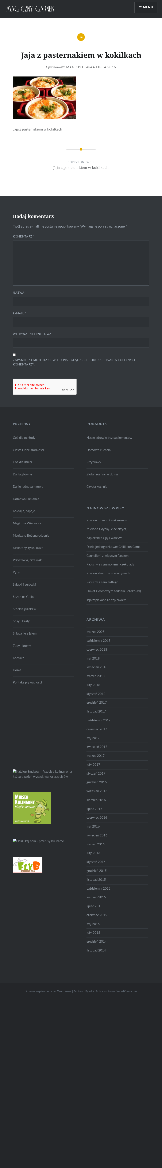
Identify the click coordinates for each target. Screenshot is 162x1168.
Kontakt (18, 658)
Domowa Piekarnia (26, 499)
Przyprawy (93, 462)
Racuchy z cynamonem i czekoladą (110, 564)
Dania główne (22, 474)
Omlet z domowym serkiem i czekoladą (113, 591)
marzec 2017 (95, 755)
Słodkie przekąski (25, 609)
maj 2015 (93, 924)
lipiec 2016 (94, 809)
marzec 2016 (95, 844)
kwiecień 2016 (96, 835)
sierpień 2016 (96, 800)
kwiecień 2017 (96, 747)
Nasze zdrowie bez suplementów (109, 437)
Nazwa (20, 293)
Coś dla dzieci (22, 462)
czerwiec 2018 (96, 649)
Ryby (16, 572)
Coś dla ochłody (24, 437)
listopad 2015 (96, 879)
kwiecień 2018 (96, 667)
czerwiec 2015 (96, 915)
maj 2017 (93, 738)
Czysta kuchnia (96, 486)
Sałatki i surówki (24, 584)
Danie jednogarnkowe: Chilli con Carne (113, 547)
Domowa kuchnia (98, 450)
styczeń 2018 (95, 694)
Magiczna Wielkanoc (27, 523)
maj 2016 (93, 826)
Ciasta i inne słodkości (28, 450)
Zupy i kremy (22, 645)
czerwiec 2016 (96, 817)
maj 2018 (93, 658)
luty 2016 (93, 853)
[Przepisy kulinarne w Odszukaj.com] (38, 841)
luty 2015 (93, 932)
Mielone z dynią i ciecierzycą (106, 529)
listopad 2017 (96, 711)
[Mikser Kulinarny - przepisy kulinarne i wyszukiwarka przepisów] (32, 823)
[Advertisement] (44, 728)
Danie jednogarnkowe (28, 486)
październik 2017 (98, 720)
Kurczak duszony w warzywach (108, 573)
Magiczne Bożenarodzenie (31, 535)
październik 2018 (98, 640)
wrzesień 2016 (96, 791)
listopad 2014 (96, 950)
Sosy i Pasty (21, 621)
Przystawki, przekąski (28, 560)
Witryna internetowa (32, 334)
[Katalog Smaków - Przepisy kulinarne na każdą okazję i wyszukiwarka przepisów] (43, 776)
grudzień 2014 (96, 941)
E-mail (19, 313)
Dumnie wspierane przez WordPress (47, 991)
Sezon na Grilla (23, 597)
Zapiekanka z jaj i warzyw (104, 538)
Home (17, 670)
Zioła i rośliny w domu (102, 474)
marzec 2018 (95, 676)
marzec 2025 (95, 631)
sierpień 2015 (96, 897)
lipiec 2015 (94, 906)
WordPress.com (126, 991)
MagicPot (75, 67)
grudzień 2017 (96, 702)
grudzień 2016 (96, 782)
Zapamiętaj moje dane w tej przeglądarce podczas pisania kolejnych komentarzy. (74, 362)
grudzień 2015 (96, 870)
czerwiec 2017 (96, 729)
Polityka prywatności (27, 682)
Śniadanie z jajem (24, 633)
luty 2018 (93, 685)
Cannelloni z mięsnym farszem (107, 555)
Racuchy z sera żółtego (102, 582)
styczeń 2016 (95, 862)
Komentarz (24, 236)
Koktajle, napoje (24, 511)
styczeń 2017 (95, 773)
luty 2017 (93, 764)
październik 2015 (98, 888)
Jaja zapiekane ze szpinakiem (106, 600)
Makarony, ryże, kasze (28, 548)
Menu (148, 7)
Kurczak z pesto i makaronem (106, 520)
